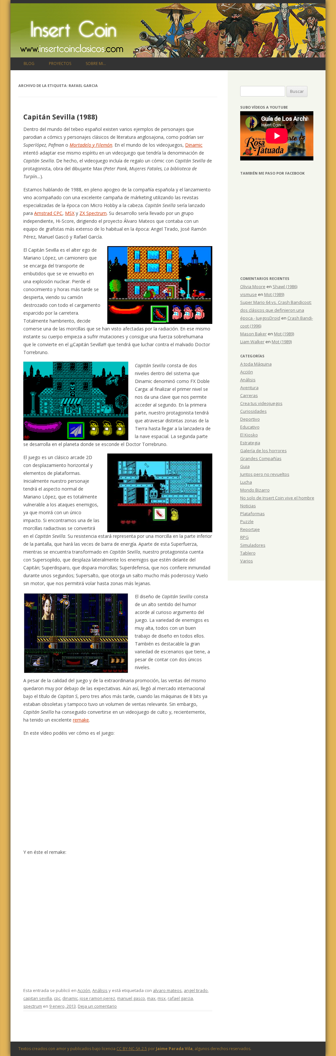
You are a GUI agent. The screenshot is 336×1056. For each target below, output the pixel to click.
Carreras (249, 395)
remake (81, 720)
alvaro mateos (167, 990)
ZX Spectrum (93, 213)
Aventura (249, 388)
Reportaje (250, 529)
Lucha (246, 482)
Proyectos (60, 63)
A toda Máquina (256, 364)
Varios (246, 561)
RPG (244, 537)
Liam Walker (252, 342)
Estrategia (250, 443)
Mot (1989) (274, 294)
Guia (245, 466)
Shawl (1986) (285, 286)
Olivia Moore (252, 286)
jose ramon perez (97, 998)
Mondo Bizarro (255, 490)
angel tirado (196, 990)
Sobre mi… (96, 63)
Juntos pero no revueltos (264, 474)
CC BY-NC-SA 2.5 (131, 1048)
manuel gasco (131, 998)
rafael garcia (180, 998)
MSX (69, 213)
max (151, 998)
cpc (57, 998)
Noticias (248, 506)
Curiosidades (253, 411)
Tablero (248, 553)
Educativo (250, 427)
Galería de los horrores (263, 451)
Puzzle (247, 521)
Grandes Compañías (261, 458)
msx (162, 998)
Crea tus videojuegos (261, 403)
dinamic (70, 998)
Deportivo (250, 419)
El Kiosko (249, 435)
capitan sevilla (37, 998)
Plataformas (252, 514)
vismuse (248, 294)
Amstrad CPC (48, 213)
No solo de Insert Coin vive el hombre (277, 498)
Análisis (100, 990)
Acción (83, 990)
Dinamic (193, 145)
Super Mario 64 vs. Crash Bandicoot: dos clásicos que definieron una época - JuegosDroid (276, 310)
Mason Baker (253, 334)
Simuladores (252, 545)
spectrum (32, 1006)
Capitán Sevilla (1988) (60, 116)
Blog (29, 63)
